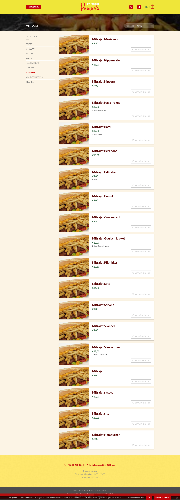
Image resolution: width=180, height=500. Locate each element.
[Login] (139, 7)
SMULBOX (30, 49)
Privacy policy (162, 498)
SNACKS (29, 58)
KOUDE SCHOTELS (34, 77)
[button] (149, 7)
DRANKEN (30, 82)
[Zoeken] (131, 7)
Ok (149, 498)
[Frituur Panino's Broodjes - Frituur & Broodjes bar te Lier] (90, 7)
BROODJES (31, 67)
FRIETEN (29, 44)
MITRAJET (30, 72)
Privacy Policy (100, 490)
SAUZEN (29, 53)
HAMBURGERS (32, 63)
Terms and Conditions (82, 490)
